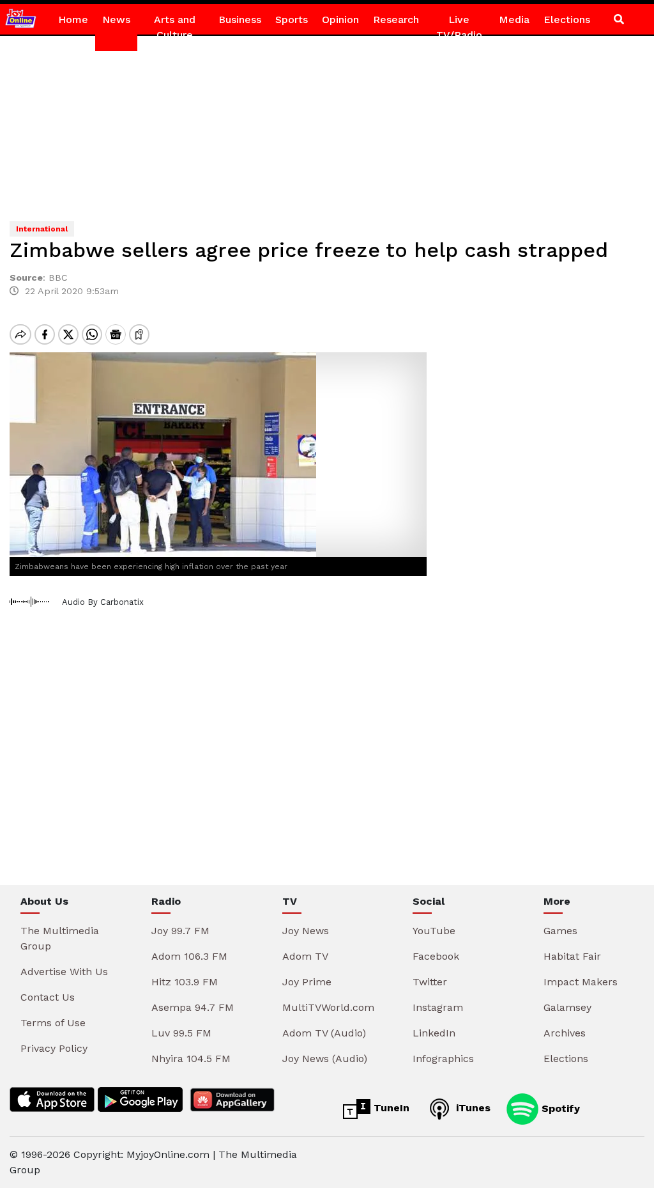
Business (239, 19)
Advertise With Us (64, 971)
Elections (567, 19)
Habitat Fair (572, 956)
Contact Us (47, 997)
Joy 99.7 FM (180, 931)
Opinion (340, 19)
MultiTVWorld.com (328, 1007)
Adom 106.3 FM (189, 956)
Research (396, 19)
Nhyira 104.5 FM (191, 1058)
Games (560, 931)
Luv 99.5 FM (181, 1033)
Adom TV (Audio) (324, 1033)
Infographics (443, 1058)
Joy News (305, 931)
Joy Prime (306, 982)
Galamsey (567, 1007)
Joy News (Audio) (324, 1058)
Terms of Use (53, 1023)
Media (514, 19)
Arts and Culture (174, 27)
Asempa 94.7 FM (192, 1007)
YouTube (434, 931)
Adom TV (305, 956)
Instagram (438, 1007)
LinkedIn (434, 1033)
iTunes (471, 1108)
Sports (291, 19)
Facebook (436, 956)
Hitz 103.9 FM (184, 982)
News (116, 19)
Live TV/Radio (459, 27)
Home (73, 19)
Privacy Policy (53, 1048)
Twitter (430, 982)
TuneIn (389, 1108)
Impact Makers (581, 982)
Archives (565, 1033)
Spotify (559, 1108)
